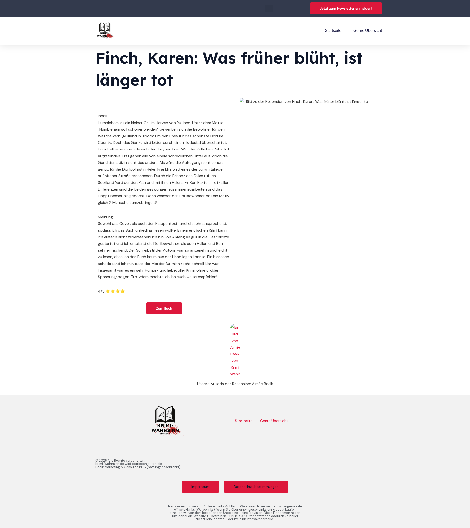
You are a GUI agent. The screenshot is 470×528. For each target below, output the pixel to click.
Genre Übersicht (367, 30)
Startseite (333, 30)
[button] (269, 8)
